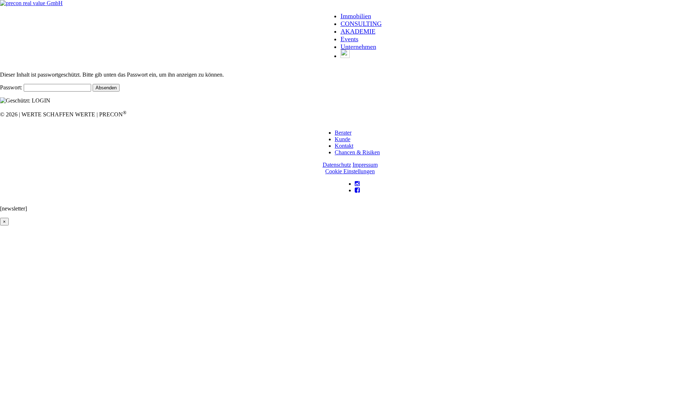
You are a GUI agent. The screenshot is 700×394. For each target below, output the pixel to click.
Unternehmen (358, 46)
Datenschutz (337, 165)
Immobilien (356, 16)
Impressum (365, 165)
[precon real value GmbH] (31, 3)
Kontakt (344, 146)
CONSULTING (361, 23)
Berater (343, 133)
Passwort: (12, 87)
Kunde (342, 139)
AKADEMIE (358, 31)
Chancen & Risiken (357, 152)
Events (349, 39)
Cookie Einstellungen (350, 171)
